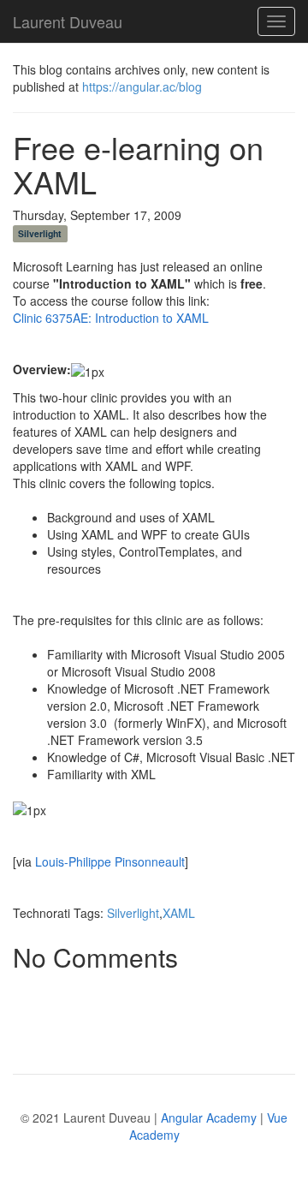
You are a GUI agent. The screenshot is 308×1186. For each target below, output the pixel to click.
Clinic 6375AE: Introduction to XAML (111, 317)
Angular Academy (209, 1117)
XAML (179, 912)
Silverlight (40, 233)
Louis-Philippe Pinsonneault (110, 861)
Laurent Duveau (67, 18)
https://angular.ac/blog (142, 86)
